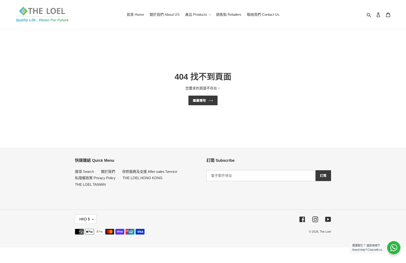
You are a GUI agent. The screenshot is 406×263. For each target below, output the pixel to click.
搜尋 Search (84, 172)
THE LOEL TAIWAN (90, 184)
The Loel (325, 231)
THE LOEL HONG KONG (143, 178)
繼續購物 (199, 100)
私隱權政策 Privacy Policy (95, 178)
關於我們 (108, 172)
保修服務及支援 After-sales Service (149, 172)
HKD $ (84, 219)
